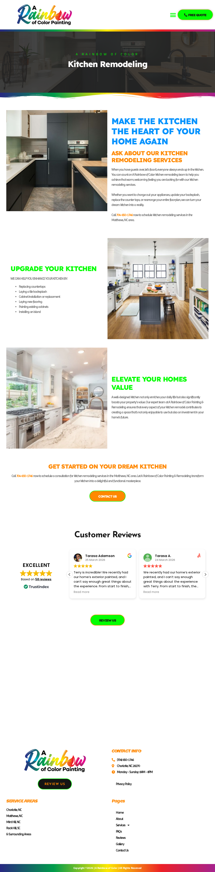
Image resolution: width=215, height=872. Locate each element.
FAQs (119, 831)
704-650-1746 (124, 215)
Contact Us (122, 850)
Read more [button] (81, 592)
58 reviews (43, 579)
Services (120, 825)
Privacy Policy (123, 784)
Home (119, 812)
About (119, 819)
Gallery (120, 844)
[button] (173, 15)
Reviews (120, 838)
